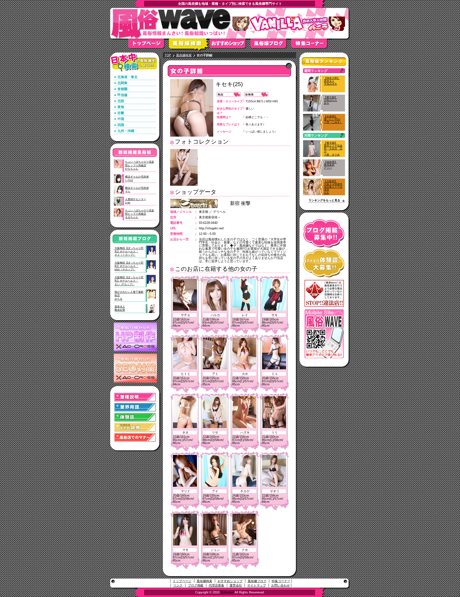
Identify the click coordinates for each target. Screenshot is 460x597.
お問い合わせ (280, 585)
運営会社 (236, 585)
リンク (178, 585)
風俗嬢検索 (189, 45)
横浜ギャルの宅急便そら (137, 189)
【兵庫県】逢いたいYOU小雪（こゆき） (333, 119)
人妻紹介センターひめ (135, 201)
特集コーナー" (311, 45)
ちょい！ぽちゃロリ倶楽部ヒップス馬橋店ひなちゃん (139, 165)
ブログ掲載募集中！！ (324, 233)
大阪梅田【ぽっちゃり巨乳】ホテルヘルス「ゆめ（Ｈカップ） (129, 266)
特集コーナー (281, 581)
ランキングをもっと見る (324, 200)
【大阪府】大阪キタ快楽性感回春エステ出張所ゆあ (333, 187)
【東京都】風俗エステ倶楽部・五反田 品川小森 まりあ (333, 148)
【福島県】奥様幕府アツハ (330, 165)
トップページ (148, 45)
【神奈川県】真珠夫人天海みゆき (332, 81)
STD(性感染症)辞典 (135, 427)
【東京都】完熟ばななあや (330, 100)
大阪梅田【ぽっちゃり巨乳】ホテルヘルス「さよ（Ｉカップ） (129, 251)
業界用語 (135, 407)
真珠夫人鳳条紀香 (120, 308)
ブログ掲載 (195, 585)
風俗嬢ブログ (270, 45)
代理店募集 (216, 585)
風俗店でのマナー (135, 437)
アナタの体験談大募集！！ (324, 263)
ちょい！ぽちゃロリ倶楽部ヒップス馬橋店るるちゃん (139, 214)
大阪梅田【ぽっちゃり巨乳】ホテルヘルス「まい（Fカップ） (129, 281)
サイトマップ (256, 585)
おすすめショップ (230, 45)
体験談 (135, 417)
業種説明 (135, 397)
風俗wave (227, 592)
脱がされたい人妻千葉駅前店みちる (129, 295)
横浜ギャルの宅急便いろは (137, 178)
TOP (168, 55)
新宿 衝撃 (240, 203)
